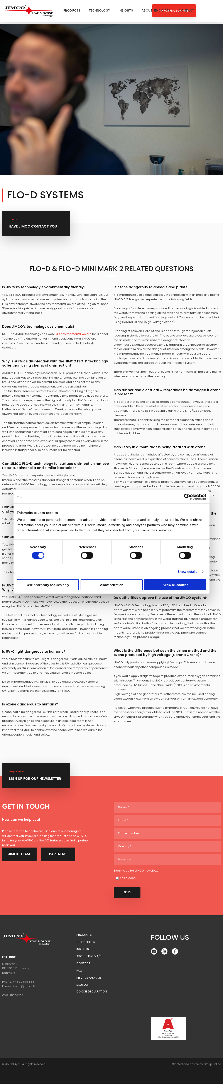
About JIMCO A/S (156, 10)
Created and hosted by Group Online (196, 1064)
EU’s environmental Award (72, 334)
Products (71, 10)
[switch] (87, 555)
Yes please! (128, 878)
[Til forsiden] (28, 10)
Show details (187, 571)
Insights (126, 10)
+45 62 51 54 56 (23, 982)
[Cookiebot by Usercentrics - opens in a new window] (187, 497)
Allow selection (111, 584)
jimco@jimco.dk (24, 986)
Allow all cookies (175, 584)
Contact (186, 10)
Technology (99, 10)
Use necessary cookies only (48, 584)
